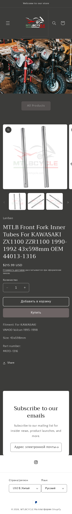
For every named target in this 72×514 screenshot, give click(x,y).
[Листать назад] (4, 202)
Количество (10, 280)
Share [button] (11, 362)
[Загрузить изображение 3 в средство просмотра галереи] (54, 201)
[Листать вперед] (68, 202)
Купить (36, 312)
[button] (8, 23)
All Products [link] (36, 105)
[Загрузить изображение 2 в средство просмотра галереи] (36, 201)
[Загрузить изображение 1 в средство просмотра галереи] (17, 201)
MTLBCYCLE (27, 509)
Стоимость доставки (14, 270)
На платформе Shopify (47, 509)
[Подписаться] (57, 447)
